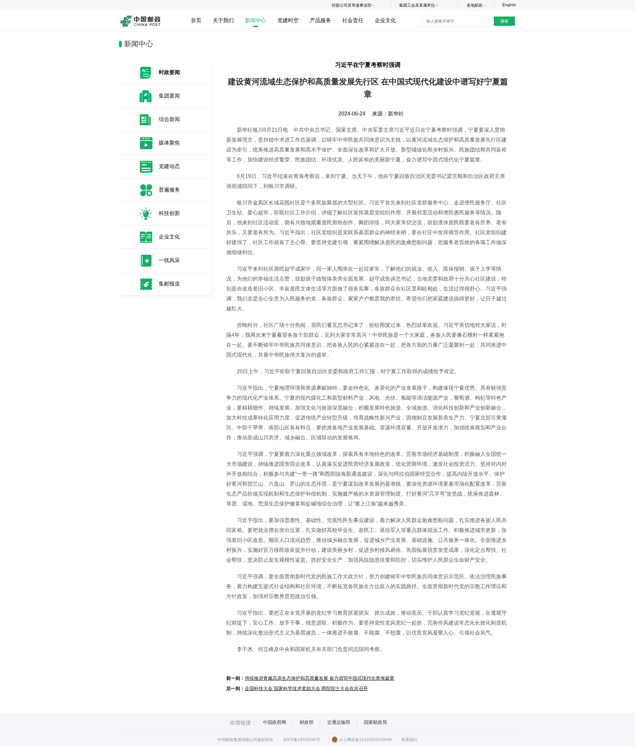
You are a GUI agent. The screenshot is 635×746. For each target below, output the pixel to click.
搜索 (504, 21)
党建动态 (169, 166)
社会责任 (352, 20)
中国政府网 (274, 722)
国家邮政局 (375, 722)
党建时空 (288, 20)
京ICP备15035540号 (301, 739)
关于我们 (223, 20)
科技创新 (169, 213)
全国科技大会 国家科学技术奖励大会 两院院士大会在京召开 (306, 688)
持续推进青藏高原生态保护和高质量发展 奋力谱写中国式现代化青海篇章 (319, 678)
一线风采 (169, 260)
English (509, 5)
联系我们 (409, 739)
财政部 (307, 722)
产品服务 (320, 20)
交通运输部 (338, 722)
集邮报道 (169, 283)
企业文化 (385, 20)
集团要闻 (169, 96)
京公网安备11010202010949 (365, 739)
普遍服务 (169, 190)
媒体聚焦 (169, 143)
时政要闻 (169, 72)
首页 (196, 20)
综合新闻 (169, 119)
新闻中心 (255, 20)
